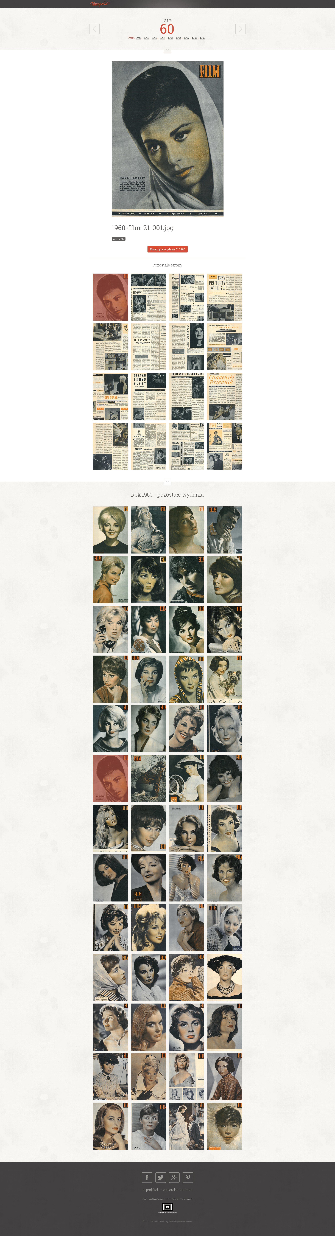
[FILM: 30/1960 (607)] (148, 877)
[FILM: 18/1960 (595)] (148, 728)
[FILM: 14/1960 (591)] (148, 679)
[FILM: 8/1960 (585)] (224, 579)
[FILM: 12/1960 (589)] (224, 629)
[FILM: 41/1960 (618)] (110, 1027)
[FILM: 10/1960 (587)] (148, 629)
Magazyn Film (118, 239)
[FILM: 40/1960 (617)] (224, 977)
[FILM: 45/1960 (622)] (110, 1076)
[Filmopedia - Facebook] (147, 1177)
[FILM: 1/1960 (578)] (110, 530)
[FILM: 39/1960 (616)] (186, 977)
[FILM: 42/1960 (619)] (148, 1027)
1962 (146, 37)
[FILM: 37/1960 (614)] (110, 977)
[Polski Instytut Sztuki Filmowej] (167, 1208)
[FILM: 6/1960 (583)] (148, 579)
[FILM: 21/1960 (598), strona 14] (148, 446)
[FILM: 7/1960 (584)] (186, 579)
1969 (202, 37)
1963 (154, 37)
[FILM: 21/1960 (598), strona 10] (148, 396)
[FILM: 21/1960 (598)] (110, 778)
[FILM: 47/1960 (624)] (186, 1076)
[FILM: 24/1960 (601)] (224, 778)
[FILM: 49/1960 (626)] (110, 1126)
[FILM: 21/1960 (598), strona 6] (148, 346)
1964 (162, 37)
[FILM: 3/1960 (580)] (186, 530)
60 (167, 28)
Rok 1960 (142, 494)
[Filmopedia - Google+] (174, 1177)
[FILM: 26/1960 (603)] (148, 828)
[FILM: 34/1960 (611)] (148, 927)
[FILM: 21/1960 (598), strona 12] (224, 396)
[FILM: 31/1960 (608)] (186, 877)
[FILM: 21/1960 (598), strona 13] (110, 446)
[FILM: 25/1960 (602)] (110, 828)
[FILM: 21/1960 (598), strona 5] (110, 346)
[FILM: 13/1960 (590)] (110, 679)
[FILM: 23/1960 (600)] (186, 778)
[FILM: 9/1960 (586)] (110, 629)
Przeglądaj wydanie (167, 249)
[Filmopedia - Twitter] (160, 1177)
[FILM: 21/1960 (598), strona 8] (224, 346)
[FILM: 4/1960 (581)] (224, 530)
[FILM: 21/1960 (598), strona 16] (224, 446)
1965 (170, 37)
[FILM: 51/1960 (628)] (186, 1126)
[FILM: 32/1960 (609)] (224, 877)
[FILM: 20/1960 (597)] (224, 728)
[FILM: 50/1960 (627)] (148, 1126)
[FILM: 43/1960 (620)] (186, 1027)
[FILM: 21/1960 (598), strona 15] (186, 446)
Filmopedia (102, 3)
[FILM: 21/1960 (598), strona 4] (224, 297)
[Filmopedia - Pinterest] (187, 1177)
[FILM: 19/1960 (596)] (186, 728)
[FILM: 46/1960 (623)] (148, 1076)
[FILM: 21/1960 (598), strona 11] (186, 396)
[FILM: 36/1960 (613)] (224, 927)
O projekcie (152, 1190)
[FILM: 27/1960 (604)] (186, 828)
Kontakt (186, 1190)
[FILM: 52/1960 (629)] (224, 1126)
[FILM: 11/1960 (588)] (186, 629)
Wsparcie (170, 1190)
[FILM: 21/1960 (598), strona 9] (110, 396)
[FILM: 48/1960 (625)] (224, 1076)
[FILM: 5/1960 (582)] (110, 579)
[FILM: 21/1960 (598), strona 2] (148, 297)
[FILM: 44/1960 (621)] (224, 1027)
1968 (194, 37)
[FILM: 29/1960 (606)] (110, 877)
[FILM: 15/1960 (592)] (186, 679)
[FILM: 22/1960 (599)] (148, 778)
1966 (178, 37)
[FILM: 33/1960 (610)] (110, 927)
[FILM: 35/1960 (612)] (186, 927)
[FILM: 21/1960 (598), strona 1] (110, 297)
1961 (138, 37)
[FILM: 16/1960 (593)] (224, 679)
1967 (186, 37)
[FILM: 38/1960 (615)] (148, 977)
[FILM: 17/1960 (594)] (110, 728)
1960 (131, 37)
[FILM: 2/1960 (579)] (148, 530)
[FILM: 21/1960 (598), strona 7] (186, 346)
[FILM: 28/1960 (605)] (224, 828)
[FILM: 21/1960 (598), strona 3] (186, 297)
